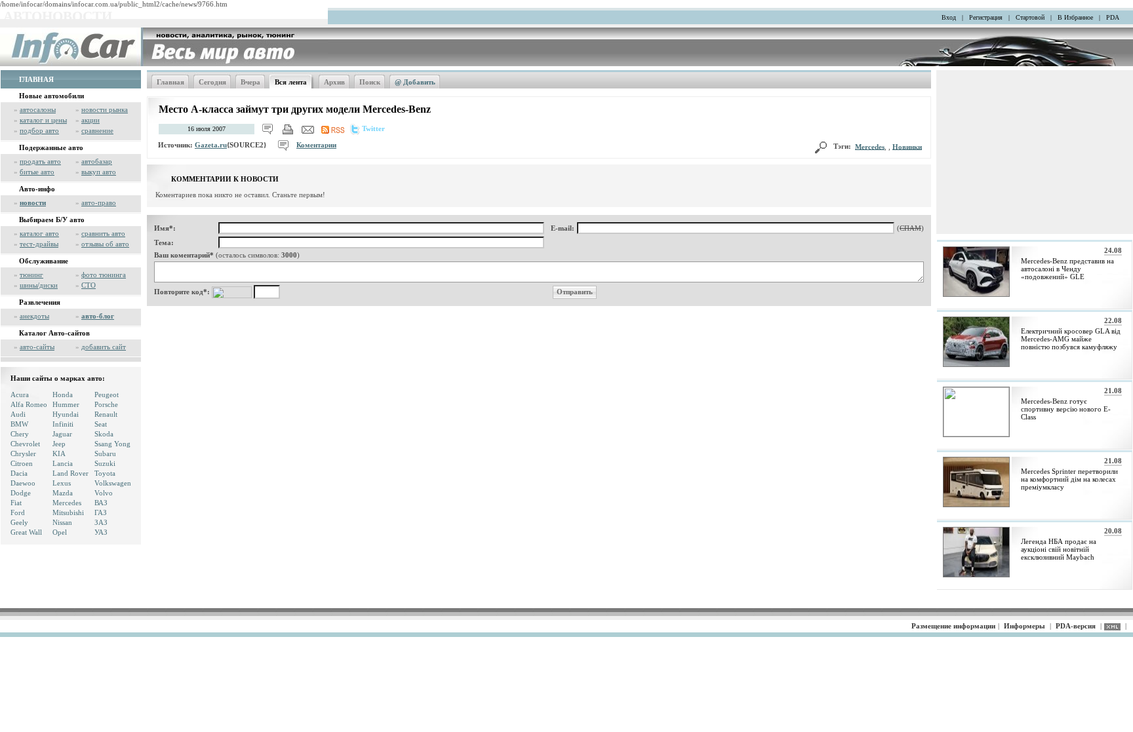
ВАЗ (101, 503)
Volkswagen (112, 483)
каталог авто (39, 233)
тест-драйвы (39, 244)
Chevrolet (25, 444)
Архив (334, 82)
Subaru (105, 453)
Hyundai (65, 414)
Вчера (250, 82)
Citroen (21, 463)
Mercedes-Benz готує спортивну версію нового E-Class (1066, 409)
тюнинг (31, 275)
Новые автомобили (51, 96)
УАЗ (101, 532)
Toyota (104, 473)
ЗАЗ (101, 522)
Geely (19, 522)
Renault (105, 414)
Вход (949, 17)
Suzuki (104, 463)
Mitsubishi (68, 512)
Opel (59, 532)
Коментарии (316, 145)
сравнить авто (103, 233)
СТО (88, 285)
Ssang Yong (112, 444)
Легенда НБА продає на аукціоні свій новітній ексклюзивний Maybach (1058, 549)
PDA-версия (1076, 626)
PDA (1112, 17)
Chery (19, 434)
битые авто (37, 172)
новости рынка (104, 109)
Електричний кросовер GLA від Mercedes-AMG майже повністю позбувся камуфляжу (1071, 339)
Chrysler (23, 453)
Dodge (20, 493)
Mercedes (66, 503)
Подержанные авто (51, 147)
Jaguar (62, 434)
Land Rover (70, 473)
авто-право (98, 202)
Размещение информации (953, 626)
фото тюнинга (103, 275)
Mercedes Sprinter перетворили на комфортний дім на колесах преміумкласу (1069, 479)
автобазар (96, 161)
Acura (19, 394)
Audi (18, 414)
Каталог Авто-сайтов (54, 333)
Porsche (106, 404)
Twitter (373, 128)
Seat (100, 424)
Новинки (907, 146)
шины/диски (39, 285)
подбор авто (39, 130)
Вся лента (291, 82)
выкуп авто (98, 172)
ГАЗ (100, 512)
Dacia (19, 473)
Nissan (62, 522)
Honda (62, 394)
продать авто (40, 161)
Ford (17, 512)
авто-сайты (37, 347)
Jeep (59, 444)
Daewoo (22, 483)
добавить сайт (103, 347)
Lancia (62, 463)
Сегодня (212, 82)
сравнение (97, 130)
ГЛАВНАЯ (36, 79)
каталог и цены (43, 120)
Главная (170, 82)
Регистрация (986, 17)
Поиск (369, 82)
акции (90, 120)
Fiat (16, 503)
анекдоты (34, 316)
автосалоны (38, 109)
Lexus (61, 483)
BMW (19, 424)
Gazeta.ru (211, 145)
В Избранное (1075, 17)
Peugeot (106, 394)
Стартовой (1030, 17)
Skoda (103, 434)
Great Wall (26, 532)
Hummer (65, 404)
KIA (59, 453)
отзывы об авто (105, 244)
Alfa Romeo (28, 404)
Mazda (62, 493)
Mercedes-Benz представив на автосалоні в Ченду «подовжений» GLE (1067, 268)
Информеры (1024, 626)
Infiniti (62, 424)
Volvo (103, 493)
